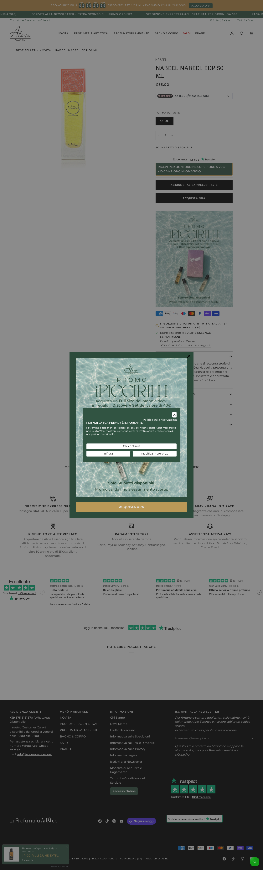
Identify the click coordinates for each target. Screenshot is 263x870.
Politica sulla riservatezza (160, 419)
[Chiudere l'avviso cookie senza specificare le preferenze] (174, 415)
